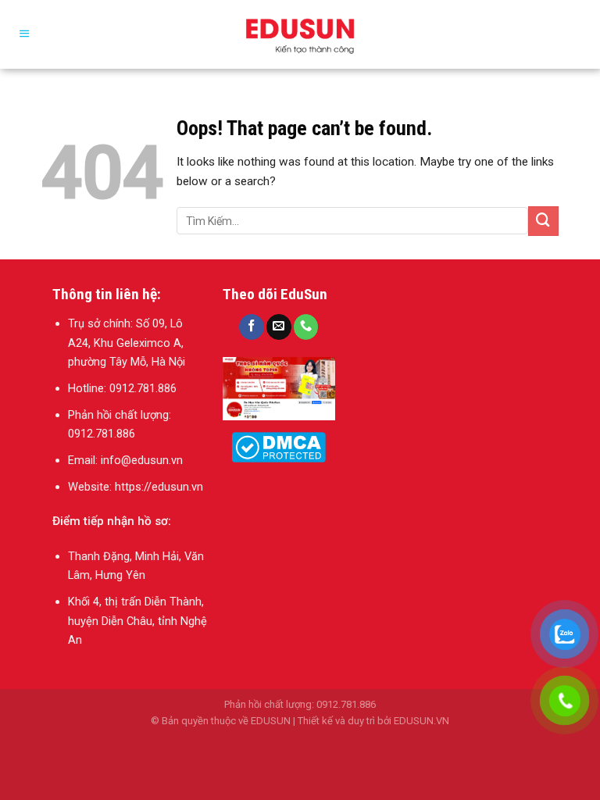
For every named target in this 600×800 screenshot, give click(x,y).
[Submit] (543, 221)
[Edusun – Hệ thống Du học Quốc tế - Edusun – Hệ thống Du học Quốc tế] (300, 34)
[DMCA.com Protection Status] (278, 446)
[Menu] (24, 35)
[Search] (580, 34)
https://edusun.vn (159, 487)
